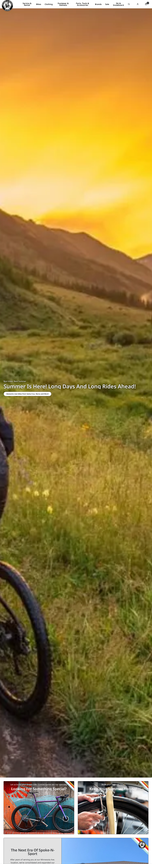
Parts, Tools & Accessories (82, 4)
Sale (107, 4)
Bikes (38, 4)
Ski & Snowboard (118, 4)
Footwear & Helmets (63, 4)
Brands (98, 4)
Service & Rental (27, 4)
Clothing (49, 4)
